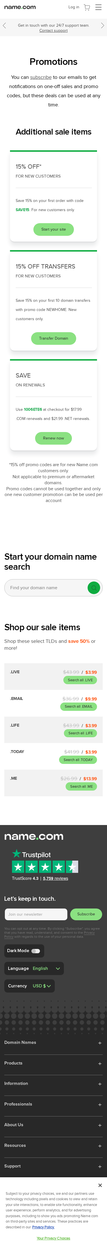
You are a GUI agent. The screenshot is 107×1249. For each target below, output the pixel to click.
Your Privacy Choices (53, 1238)
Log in (73, 7)
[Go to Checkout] (86, 6)
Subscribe (86, 914)
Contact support (53, 30)
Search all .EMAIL (79, 706)
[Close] (100, 1185)
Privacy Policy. (43, 1227)
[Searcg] (94, 587)
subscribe (41, 77)
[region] (53, 1213)
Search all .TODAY (78, 760)
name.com (21, 7)
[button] (100, 1042)
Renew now (53, 438)
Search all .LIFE (80, 733)
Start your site (53, 229)
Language (18, 968)
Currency (17, 985)
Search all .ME (81, 786)
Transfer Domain (53, 338)
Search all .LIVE (80, 680)
